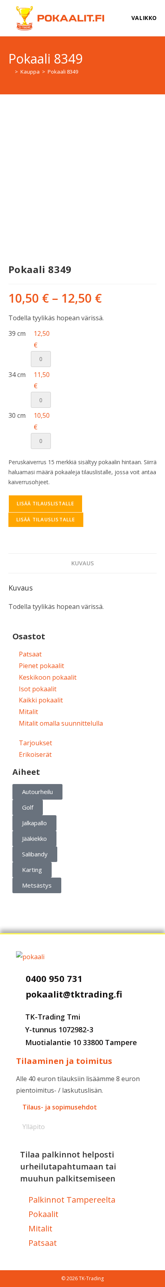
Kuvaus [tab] (82, 563)
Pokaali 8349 (63, 71)
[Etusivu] (10, 71)
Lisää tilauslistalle (45, 503)
